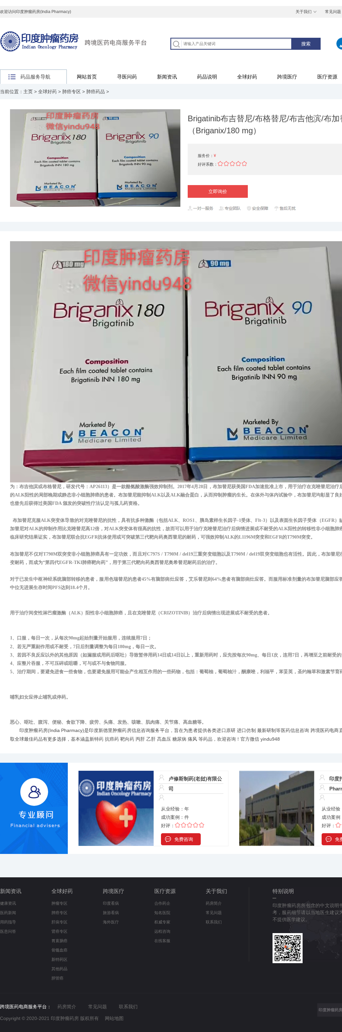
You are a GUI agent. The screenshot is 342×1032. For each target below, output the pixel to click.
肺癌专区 (71, 91)
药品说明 (207, 77)
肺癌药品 (95, 91)
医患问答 (8, 931)
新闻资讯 (167, 77)
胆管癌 (57, 978)
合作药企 (162, 903)
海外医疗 (111, 922)
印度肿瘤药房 (33, 730)
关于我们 (304, 11)
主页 (28, 91)
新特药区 (59, 959)
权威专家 (162, 922)
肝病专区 (59, 922)
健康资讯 (8, 903)
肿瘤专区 (59, 903)
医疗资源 (165, 891)
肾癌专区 (59, 931)
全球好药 (247, 77)
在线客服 (162, 940)
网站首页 (87, 77)
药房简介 (214, 903)
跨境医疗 (287, 77)
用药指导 (8, 922)
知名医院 (162, 912)
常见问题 (214, 912)
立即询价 (217, 191)
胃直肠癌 (59, 940)
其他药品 (59, 969)
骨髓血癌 (59, 950)
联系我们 (214, 922)
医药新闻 (8, 912)
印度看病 (111, 903)
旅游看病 (111, 912)
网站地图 (114, 1018)
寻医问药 (127, 77)
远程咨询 (162, 931)
